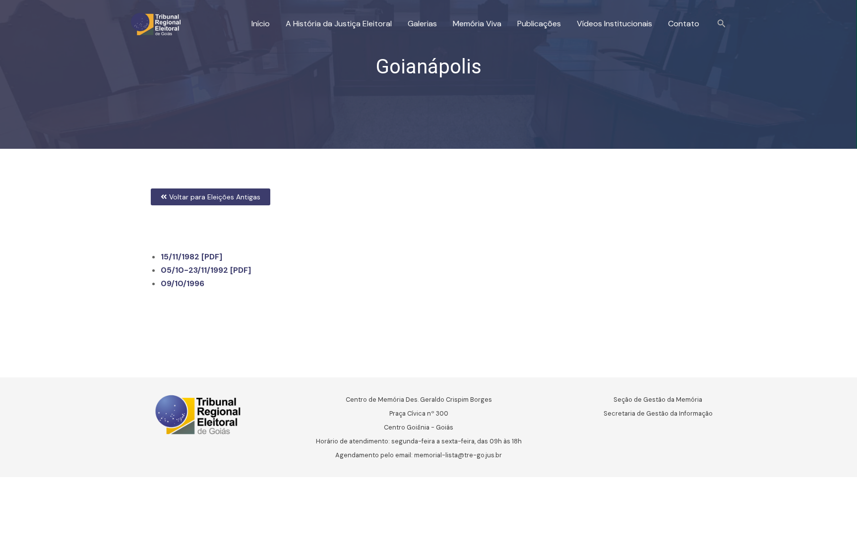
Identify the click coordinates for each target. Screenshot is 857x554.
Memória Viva (477, 23)
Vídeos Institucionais (614, 23)
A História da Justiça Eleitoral (339, 23)
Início (260, 23)
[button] (721, 24)
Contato (683, 23)
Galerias (422, 23)
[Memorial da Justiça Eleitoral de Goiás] (156, 23)
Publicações (539, 23)
